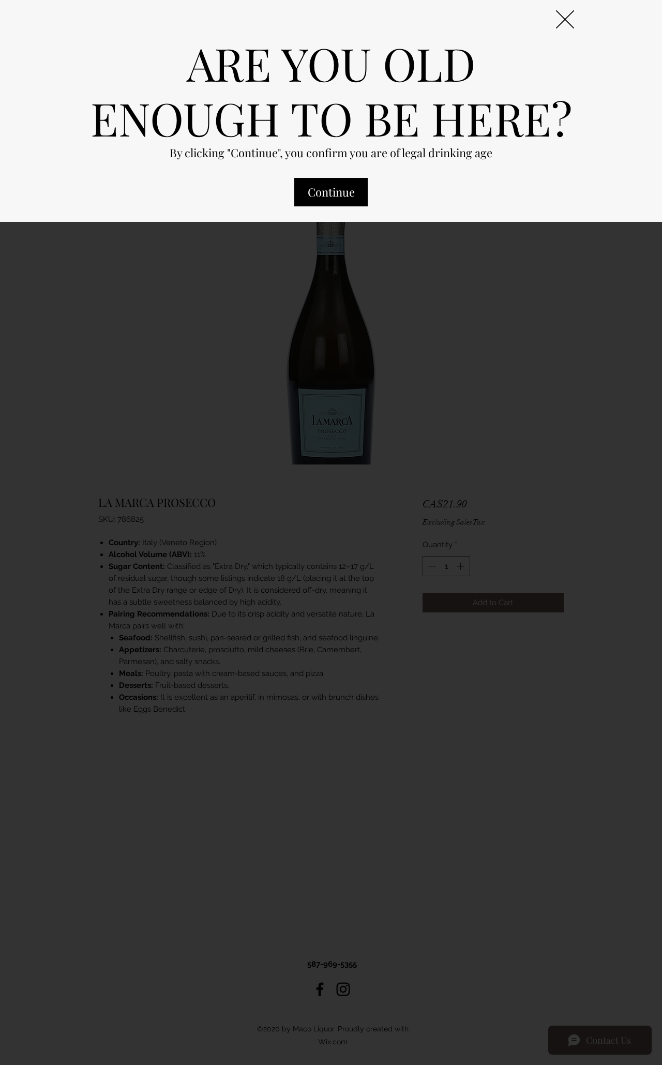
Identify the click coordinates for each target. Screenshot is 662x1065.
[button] (565, 19)
